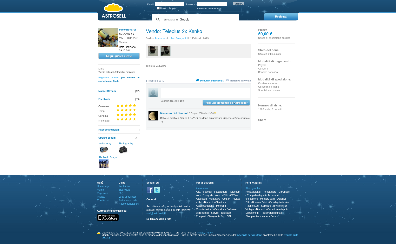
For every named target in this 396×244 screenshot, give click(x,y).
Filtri (225, 195)
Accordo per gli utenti (249, 235)
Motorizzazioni (204, 209)
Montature (214, 198)
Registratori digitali (271, 212)
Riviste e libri (280, 205)
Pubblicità (124, 186)
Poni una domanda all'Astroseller (226, 103)
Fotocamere (220, 191)
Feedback (104, 99)
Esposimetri (252, 212)
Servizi (215, 212)
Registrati (102, 193)
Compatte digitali (256, 195)
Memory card (267, 198)
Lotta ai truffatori (128, 196)
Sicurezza (124, 189)
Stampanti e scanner (257, 216)
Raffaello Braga (108, 157)
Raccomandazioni (108, 129)
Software (266, 205)
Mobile (101, 189)
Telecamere (269, 191)
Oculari (226, 198)
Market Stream (107, 91)
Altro (218, 195)
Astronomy (105, 143)
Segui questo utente (119, 56)
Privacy (101, 196)
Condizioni (103, 200)
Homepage (103, 186)
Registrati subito (108, 77)
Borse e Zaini (259, 202)
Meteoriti (221, 205)
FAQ (121, 193)
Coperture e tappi (277, 209)
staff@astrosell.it (155, 213)
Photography (126, 143)
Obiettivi (219, 202)
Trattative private (128, 200)
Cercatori (219, 209)
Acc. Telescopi (204, 191)
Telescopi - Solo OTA (219, 216)
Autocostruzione (205, 205)
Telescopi (235, 191)
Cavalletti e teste (278, 202)
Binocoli (208, 202)
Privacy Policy (205, 232)
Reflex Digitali (253, 191)
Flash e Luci (252, 205)
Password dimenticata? (209, 8)
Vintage (249, 209)
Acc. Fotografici (179, 38)
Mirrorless (284, 191)
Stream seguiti (107, 137)
